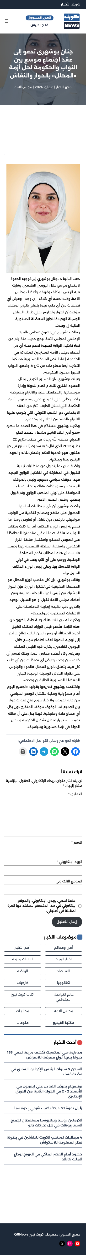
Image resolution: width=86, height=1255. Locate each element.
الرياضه (22, 971)
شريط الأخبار (70, 4)
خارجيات (22, 983)
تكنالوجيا (63, 983)
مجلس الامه (23, 87)
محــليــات (22, 1011)
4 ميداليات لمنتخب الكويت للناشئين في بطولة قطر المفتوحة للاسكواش (44, 1140)
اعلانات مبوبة (22, 959)
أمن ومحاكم (63, 947)
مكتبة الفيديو (63, 1022)
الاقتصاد (63, 971)
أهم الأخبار (22, 947)
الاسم (76, 842)
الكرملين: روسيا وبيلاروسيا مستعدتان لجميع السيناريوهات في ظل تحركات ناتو (46, 1122)
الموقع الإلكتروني (69, 881)
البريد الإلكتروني (69, 862)
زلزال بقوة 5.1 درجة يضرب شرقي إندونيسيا (48, 1108)
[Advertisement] (43, 135)
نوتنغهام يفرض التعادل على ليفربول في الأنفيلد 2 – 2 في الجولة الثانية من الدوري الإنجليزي (49, 1091)
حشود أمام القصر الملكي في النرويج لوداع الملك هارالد (48, 1156)
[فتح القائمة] (7, 21)
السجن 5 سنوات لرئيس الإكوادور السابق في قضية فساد (46, 1071)
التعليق (75, 794)
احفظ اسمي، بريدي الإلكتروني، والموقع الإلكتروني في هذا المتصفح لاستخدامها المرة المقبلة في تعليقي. (41, 905)
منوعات (22, 1022)
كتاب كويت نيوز (22, 994)
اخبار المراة (64, 959)
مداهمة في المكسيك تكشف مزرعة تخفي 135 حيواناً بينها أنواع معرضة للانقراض (44, 1054)
